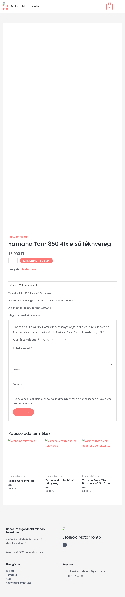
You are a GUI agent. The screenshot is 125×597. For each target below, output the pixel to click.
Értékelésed (23, 348)
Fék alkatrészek (18, 237)
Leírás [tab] (12, 285)
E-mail (17, 384)
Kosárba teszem (36, 260)
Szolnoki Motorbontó (24, 6)
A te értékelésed (26, 340)
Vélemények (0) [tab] (28, 285)
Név (16, 369)
